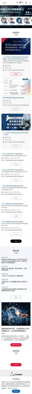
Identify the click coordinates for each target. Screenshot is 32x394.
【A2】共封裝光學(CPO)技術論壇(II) (12, 170)
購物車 (20, 2)
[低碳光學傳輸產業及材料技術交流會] (16, 87)
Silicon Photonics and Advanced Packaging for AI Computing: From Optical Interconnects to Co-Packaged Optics (16, 62)
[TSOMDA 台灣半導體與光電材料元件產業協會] (5, 3)
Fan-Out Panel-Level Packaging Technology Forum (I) (14, 206)
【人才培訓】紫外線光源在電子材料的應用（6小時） (15, 133)
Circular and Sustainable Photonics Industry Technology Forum (14, 188)
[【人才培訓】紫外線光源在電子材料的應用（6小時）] (16, 122)
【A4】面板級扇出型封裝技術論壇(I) (12, 203)
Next (30, 16)
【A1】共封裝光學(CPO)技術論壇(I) (12, 154)
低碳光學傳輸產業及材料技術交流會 (13, 97)
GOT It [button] (16, 391)
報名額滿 (16, 164)
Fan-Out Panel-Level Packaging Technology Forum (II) (14, 224)
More (16, 241)
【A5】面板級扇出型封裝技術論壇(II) (12, 221)
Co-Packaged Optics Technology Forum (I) (14, 155)
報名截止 (16, 109)
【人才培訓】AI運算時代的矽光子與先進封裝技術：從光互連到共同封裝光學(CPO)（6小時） (16, 58)
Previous (2, 16)
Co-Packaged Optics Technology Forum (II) (14, 171)
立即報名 (16, 74)
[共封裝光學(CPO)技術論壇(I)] (16, 16)
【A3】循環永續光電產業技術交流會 (12, 186)
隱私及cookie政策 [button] (12, 388)
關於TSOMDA (16, 345)
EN (22, 3)
